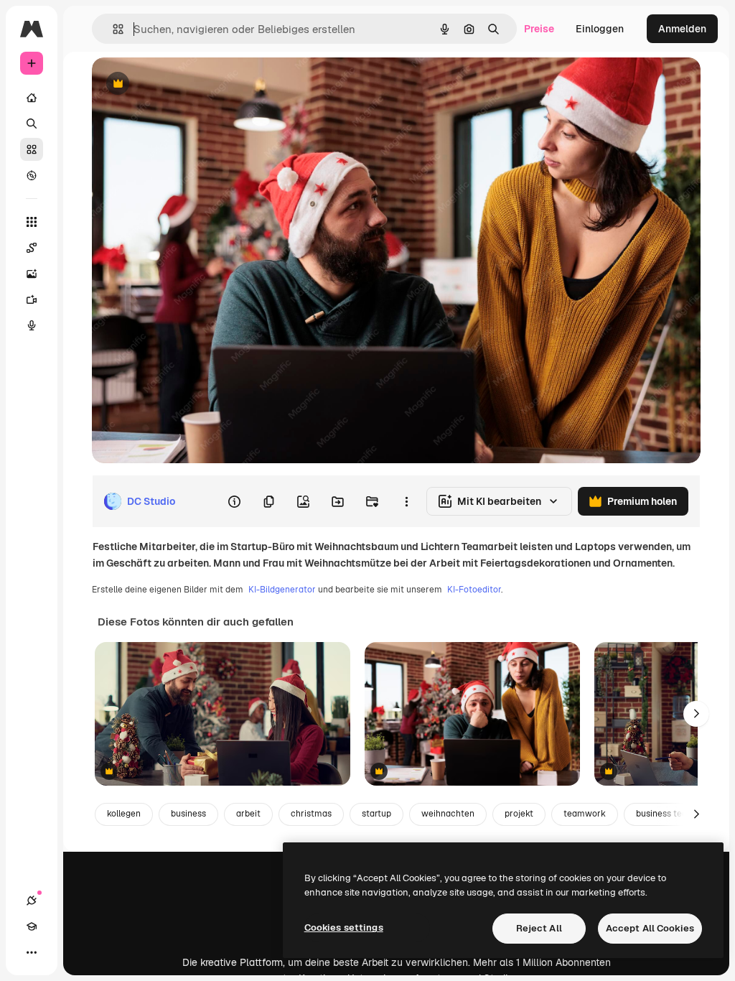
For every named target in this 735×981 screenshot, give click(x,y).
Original (184, 84)
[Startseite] (31, 97)
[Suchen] (31, 123)
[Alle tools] (31, 221)
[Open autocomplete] (112, 29)
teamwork (584, 813)
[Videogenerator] (31, 299)
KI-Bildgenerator (282, 589)
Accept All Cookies (650, 928)
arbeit (248, 813)
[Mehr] (31, 952)
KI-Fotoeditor (474, 589)
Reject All (539, 928)
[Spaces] (31, 247)
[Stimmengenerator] (31, 325)
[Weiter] (696, 714)
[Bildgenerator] (31, 273)
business (188, 813)
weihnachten (447, 813)
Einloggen (600, 28)
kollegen (124, 813)
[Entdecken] (31, 175)
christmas (311, 813)
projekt (519, 813)
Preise (539, 28)
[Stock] (31, 149)
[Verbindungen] (31, 900)
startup (376, 813)
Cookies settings (343, 927)
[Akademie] (31, 926)
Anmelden (682, 28)
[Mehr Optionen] (406, 501)
